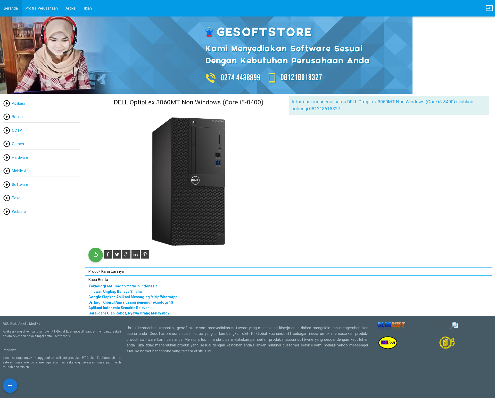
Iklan (88, 8)
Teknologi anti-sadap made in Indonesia (123, 286)
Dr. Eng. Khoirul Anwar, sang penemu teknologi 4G (130, 302)
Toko (16, 198)
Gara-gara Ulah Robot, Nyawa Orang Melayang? (129, 313)
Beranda (11, 8)
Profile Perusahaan (42, 8)
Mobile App (21, 171)
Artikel (70, 8)
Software (20, 184)
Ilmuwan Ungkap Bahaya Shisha (115, 291)
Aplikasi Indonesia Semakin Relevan (119, 308)
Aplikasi (18, 103)
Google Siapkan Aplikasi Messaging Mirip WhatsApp (132, 297)
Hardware (20, 157)
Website (19, 211)
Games (18, 144)
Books (17, 116)
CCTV (17, 130)
